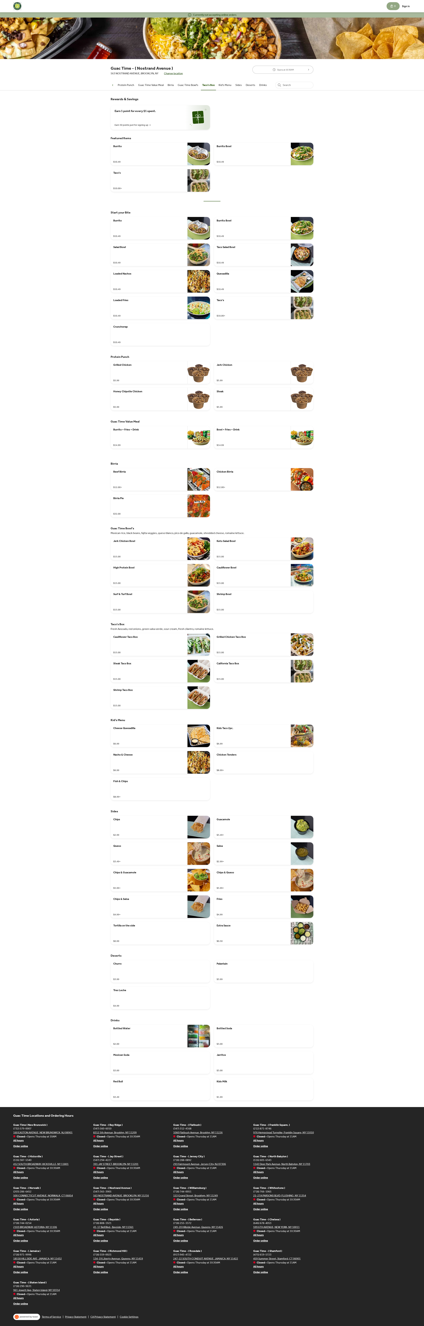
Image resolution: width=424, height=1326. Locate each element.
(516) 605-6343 (262, 1160)
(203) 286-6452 (22, 1191)
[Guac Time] (17, 6)
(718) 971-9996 (22, 1254)
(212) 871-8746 (262, 1128)
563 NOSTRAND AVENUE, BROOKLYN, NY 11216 (121, 1195)
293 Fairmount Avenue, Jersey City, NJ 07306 (199, 1164)
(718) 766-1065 (262, 1191)
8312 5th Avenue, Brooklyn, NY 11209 (115, 1132)
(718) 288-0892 (182, 1160)
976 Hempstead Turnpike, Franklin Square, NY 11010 (283, 1132)
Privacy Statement (75, 1316)
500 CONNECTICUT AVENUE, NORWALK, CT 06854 (43, 1195)
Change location (173, 73)
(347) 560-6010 (102, 1128)
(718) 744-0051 (182, 1191)
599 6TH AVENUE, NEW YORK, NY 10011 (276, 1227)
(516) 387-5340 (22, 1160)
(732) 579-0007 (22, 1128)
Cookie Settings (129, 1316)
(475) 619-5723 (262, 1254)
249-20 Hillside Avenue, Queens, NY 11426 (198, 1227)
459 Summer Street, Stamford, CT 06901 (277, 1258)
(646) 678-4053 (262, 1223)
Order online (20, 1146)
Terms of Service (51, 1316)
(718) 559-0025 (102, 1254)
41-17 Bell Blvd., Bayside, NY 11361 (113, 1227)
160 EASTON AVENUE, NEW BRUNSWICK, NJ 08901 (43, 1132)
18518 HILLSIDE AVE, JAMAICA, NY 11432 (37, 1258)
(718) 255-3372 (182, 1223)
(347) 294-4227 (102, 1160)
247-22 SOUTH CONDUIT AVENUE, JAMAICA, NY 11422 (205, 1258)
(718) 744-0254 (22, 1223)
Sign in (406, 6)
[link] (126, 85)
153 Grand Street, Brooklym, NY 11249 (195, 1195)
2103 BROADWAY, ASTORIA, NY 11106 (35, 1227)
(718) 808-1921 (102, 1223)
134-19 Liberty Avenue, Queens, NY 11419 (118, 1258)
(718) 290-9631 (22, 1286)
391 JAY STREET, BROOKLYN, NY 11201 (115, 1164)
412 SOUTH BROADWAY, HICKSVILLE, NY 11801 (41, 1164)
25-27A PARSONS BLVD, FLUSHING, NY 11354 (279, 1195)
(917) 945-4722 (182, 1254)
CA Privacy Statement (103, 1316)
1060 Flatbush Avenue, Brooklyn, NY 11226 (198, 1132)
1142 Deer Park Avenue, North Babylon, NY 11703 (281, 1164)
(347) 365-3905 (102, 1191)
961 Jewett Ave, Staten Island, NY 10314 (36, 1290)
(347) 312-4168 (182, 1128)
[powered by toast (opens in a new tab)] (27, 1317)
